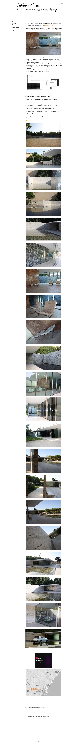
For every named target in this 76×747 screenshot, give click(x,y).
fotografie (14, 26)
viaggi (13, 30)
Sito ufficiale (27, 120)
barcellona (14, 23)
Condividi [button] (14, 19)
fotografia (14, 24)
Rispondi (29, 718)
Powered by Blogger (39, 741)
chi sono (21, 13)
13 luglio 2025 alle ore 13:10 (36, 714)
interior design (39, 13)
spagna (13, 28)
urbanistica (46, 13)
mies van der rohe (15, 27)
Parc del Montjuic (49, 25)
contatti (26, 13)
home (17, 13)
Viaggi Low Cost (32, 13)
